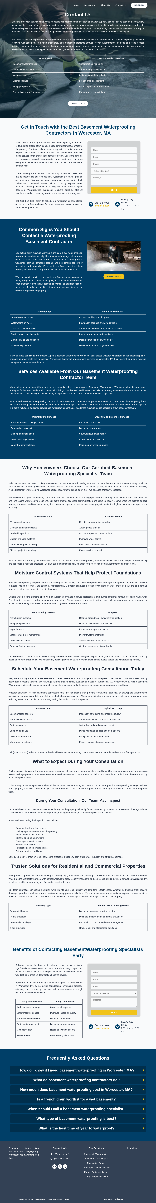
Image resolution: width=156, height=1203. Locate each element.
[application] (94, 5)
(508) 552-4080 (101, 206)
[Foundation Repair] (96, 1163)
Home (76, 5)
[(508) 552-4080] (59, 1158)
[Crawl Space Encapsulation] (96, 1167)
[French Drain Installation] (96, 1172)
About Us (105, 5)
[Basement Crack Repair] (96, 1158)
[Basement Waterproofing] (96, 1154)
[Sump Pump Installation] (96, 1176)
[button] (139, 5)
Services (88, 5)
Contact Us (120, 5)
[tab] (78, 1070)
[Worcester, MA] (60, 1154)
